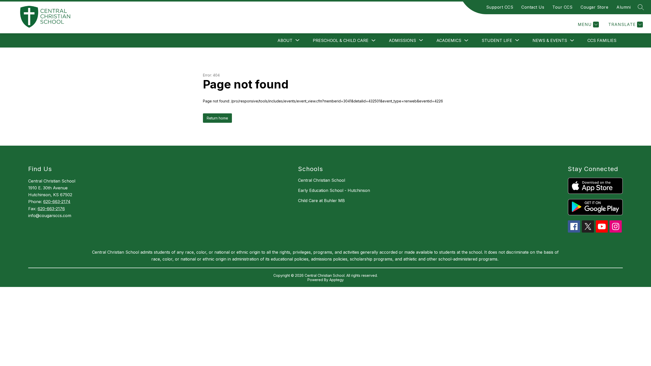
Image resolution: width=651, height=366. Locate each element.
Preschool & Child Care (340, 40)
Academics (448, 40)
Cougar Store (594, 7)
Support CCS (499, 7)
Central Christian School (321, 180)
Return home (217, 118)
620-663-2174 (56, 201)
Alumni (623, 7)
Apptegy (336, 280)
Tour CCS (562, 7)
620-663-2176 (51, 208)
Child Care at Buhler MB (321, 200)
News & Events (549, 40)
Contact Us (532, 7)
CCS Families (601, 40)
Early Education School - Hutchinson (334, 190)
